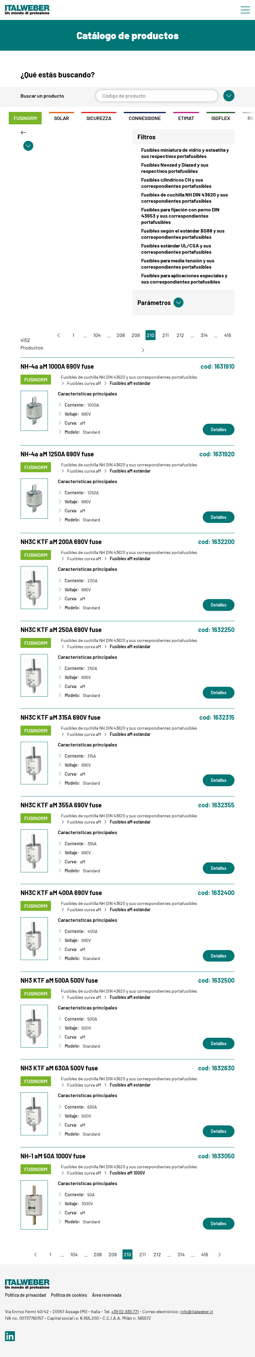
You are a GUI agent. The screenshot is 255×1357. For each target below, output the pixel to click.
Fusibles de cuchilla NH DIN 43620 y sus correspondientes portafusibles (129, 377)
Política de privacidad (25, 1295)
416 (227, 335)
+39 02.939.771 (125, 1311)
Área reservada (106, 1295)
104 (97, 335)
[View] (72, 132)
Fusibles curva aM (84, 383)
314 (204, 335)
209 (136, 335)
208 (121, 335)
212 (180, 335)
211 (165, 335)
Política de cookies (69, 1295)
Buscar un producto (42, 96)
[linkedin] (10, 1338)
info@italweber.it (196, 1311)
